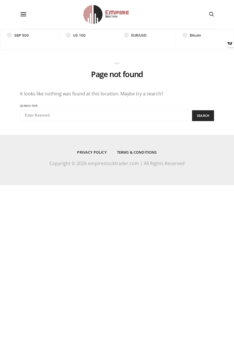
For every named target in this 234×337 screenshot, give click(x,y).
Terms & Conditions (137, 152)
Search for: (29, 106)
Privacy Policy (91, 152)
